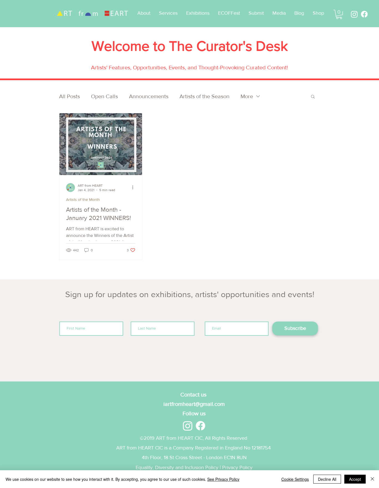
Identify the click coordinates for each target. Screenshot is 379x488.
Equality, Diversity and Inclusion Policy (177, 467)
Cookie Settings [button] (295, 479)
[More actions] (134, 187)
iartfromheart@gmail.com (194, 404)
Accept (355, 479)
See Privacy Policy (223, 479)
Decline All (327, 479)
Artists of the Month (83, 199)
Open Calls (104, 96)
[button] (229, 13)
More (247, 96)
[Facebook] (364, 14)
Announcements (148, 96)
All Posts (69, 96)
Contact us (194, 394)
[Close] (372, 479)
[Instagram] (354, 14)
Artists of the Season (204, 96)
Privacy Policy (237, 467)
